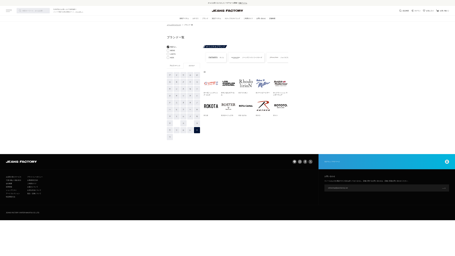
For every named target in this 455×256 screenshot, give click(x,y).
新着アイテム (184, 18)
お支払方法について (34, 190)
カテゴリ (195, 18)
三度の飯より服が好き (13, 180)
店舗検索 (272, 18)
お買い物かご (444, 11)
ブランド (205, 18)
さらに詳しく (79, 12)
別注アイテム (216, 18)
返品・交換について (34, 193)
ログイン (417, 11)
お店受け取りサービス (13, 177)
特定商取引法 (10, 197)
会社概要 (9, 183)
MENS (172, 50)
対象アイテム (243, 3)
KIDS (172, 58)
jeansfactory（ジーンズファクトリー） (227, 10)
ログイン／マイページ (332, 161)
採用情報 (9, 187)
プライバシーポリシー (35, 177)
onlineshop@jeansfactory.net (338, 188)
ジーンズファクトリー (174, 25)
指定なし (173, 47)
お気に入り (430, 11)
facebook (305, 162)
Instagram (300, 162)
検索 (20, 11)
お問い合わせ (261, 18)
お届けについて (32, 187)
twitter (310, 162)
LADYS (172, 54)
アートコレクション (13, 193)
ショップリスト (11, 190)
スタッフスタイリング (232, 18)
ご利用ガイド (248, 18)
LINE (294, 162)
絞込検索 (406, 11)
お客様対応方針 (32, 180)
